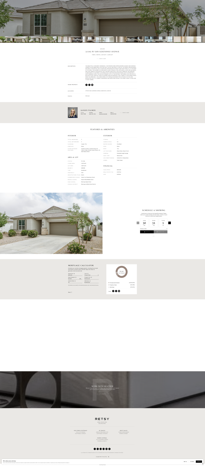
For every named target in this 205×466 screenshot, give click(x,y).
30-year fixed (87, 275)
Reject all (185, 461)
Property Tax (87, 277)
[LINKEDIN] (98, 449)
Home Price (70, 273)
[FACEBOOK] (95, 449)
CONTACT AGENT (125, 112)
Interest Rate (71, 281)
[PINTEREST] (109, 449)
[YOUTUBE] (106, 449)
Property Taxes (113, 284)
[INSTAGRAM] (103, 449)
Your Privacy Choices (102, 464)
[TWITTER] (101, 449)
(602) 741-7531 (92, 114)
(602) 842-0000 (102, 423)
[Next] (169, 223)
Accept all (199, 461)
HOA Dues (87, 281)
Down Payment (71, 277)
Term (86, 273)
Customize (192, 461)
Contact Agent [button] (102, 58)
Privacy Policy (104, 456)
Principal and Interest (115, 282)
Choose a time (143, 228)
